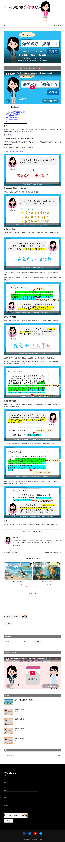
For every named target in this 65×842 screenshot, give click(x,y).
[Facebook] (24, 833)
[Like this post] (34, 531)
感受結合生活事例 (11, 117)
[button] (6, 574)
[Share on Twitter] (38, 531)
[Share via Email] (41, 531)
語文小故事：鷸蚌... (18, 581)
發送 (8, 820)
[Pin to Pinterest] (39, 531)
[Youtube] (56, 25)
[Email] (58, 25)
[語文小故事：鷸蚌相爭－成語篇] (18, 571)
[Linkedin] (54, 25)
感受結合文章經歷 (11, 116)
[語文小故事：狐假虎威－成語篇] (46, 571)
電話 (5, 790)
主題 (5, 797)
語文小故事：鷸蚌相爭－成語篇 (24, 700)
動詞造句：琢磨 (19, 709)
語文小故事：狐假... (47, 581)
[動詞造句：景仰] (8, 731)
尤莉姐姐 (27, 58)
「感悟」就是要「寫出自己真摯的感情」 (15, 112)
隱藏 (18, 107)
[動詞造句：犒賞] (8, 721)
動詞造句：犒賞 (19, 719)
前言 (6, 110)
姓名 (5, 775)
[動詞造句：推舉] (8, 740)
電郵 (5, 782)
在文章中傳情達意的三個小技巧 (13, 114)
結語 (6, 121)
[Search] (60, 25)
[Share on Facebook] (36, 531)
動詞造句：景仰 (19, 728)
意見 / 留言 (6, 805)
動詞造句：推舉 (19, 738)
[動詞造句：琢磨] (8, 712)
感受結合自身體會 (11, 119)
